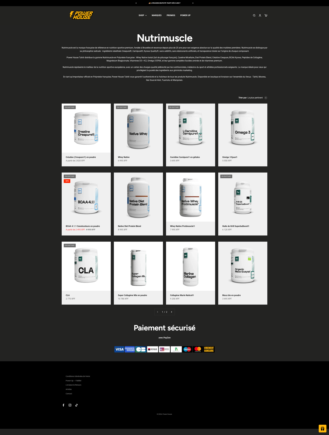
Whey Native (124, 157)
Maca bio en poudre (231, 295)
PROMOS (171, 15)
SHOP (141, 15)
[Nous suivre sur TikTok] (76, 405)
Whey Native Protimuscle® (182, 226)
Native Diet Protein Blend (129, 226)
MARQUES (157, 15)
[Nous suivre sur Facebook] (63, 405)
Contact (69, 394)
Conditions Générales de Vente (78, 376)
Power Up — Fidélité (73, 381)
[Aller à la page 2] (171, 312)
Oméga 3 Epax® (229, 157)
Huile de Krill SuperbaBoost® (235, 226)
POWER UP (185, 15)
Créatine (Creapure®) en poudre (81, 157)
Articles (69, 389)
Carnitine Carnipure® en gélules (185, 157)
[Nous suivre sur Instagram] (70, 405)
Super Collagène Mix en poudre (132, 295)
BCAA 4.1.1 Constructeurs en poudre (83, 226)
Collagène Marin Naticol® (182, 295)
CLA (68, 295)
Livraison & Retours (73, 385)
